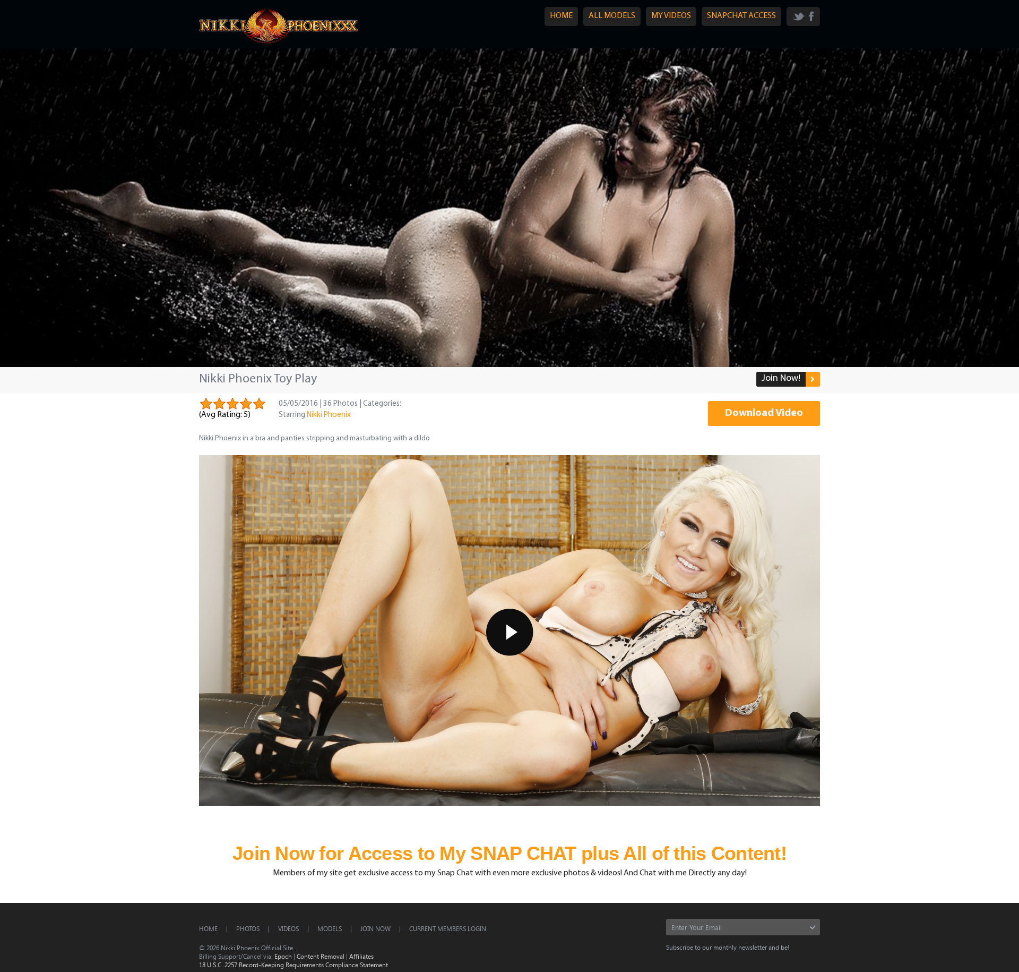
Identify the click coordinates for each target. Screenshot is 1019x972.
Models (329, 928)
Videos (288, 928)
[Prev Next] (509, 207)
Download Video (764, 413)
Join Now (375, 928)
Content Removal (320, 956)
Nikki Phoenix (329, 415)
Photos (248, 928)
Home (208, 928)
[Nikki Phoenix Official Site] (278, 43)
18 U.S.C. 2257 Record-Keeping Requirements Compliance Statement (293, 964)
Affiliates (361, 956)
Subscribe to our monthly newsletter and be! (727, 947)
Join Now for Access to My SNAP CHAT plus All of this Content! (509, 853)
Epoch (283, 956)
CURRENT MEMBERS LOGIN (447, 928)
